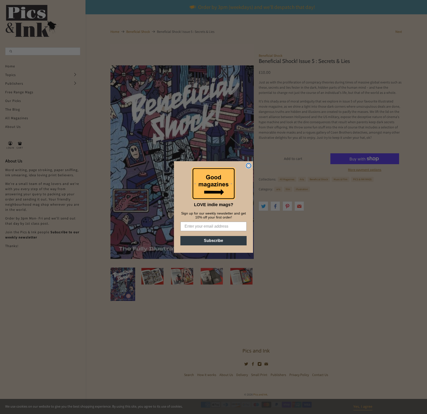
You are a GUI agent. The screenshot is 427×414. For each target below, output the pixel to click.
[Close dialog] (248, 165)
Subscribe (213, 240)
